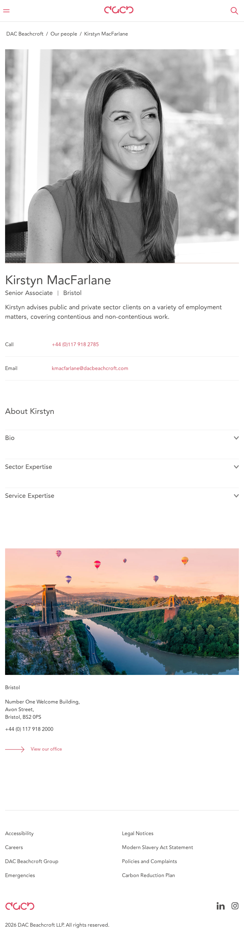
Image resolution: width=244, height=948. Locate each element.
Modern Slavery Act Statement (157, 847)
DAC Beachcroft (25, 34)
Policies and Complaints (149, 861)
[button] (234, 11)
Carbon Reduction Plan (148, 875)
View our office (46, 749)
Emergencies (20, 875)
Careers (14, 847)
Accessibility (19, 833)
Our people (64, 34)
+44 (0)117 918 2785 (75, 344)
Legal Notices (137, 833)
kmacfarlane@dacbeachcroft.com (90, 368)
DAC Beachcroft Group (31, 861)
